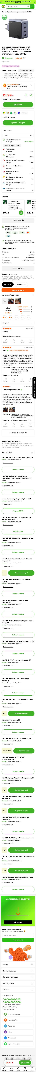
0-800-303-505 (11, 999)
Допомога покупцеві (10, 977)
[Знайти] (32, 6)
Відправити (18, 940)
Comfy (5, 965)
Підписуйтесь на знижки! (11, 929)
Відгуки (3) (7, 284)
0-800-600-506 (12, 1002)
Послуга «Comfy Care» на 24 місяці (14, 202)
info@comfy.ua (9, 1009)
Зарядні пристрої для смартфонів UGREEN (19, 12)
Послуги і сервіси (9, 971)
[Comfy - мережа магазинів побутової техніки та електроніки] (3, 6)
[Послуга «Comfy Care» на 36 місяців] (29, 202)
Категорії (6, 989)
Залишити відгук (18, 290)
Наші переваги (8, 983)
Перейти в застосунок (34, 388)
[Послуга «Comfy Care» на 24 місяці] (5, 202)
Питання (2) (21, 284)
